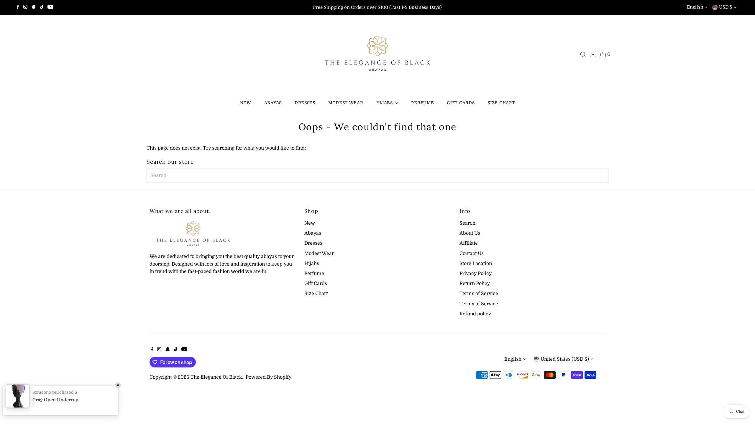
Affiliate (468, 243)
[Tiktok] (42, 7)
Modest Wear (345, 102)
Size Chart (501, 102)
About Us (469, 233)
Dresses (305, 102)
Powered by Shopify (268, 377)
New (245, 102)
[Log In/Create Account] (592, 54)
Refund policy (475, 314)
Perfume (422, 102)
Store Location (475, 263)
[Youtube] (50, 7)
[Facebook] (18, 7)
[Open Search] (583, 54)
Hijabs (385, 102)
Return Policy (474, 283)
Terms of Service (478, 293)
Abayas (273, 102)
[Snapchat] (33, 7)
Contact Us (471, 253)
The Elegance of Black (216, 377)
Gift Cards (461, 102)
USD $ (725, 7)
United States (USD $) (565, 359)
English (695, 7)
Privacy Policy (475, 273)
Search (467, 223)
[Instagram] (25, 7)
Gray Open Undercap (55, 400)
